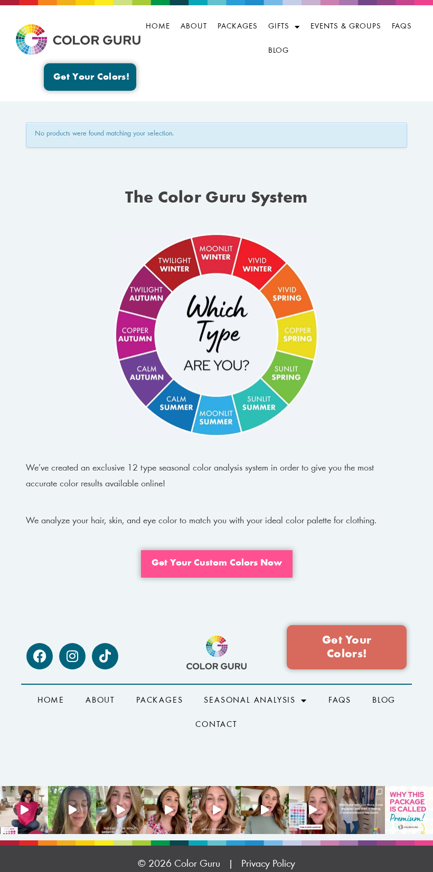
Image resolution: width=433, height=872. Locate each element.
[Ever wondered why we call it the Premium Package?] (409, 810)
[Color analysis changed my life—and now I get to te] (216, 810)
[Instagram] (72, 656)
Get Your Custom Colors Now (217, 563)
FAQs (402, 27)
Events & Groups (345, 27)
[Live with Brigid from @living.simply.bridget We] (72, 810)
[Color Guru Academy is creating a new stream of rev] (120, 810)
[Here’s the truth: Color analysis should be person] (168, 810)
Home (158, 27)
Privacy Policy (268, 864)
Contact (216, 725)
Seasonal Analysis (250, 700)
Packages (238, 27)
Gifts (278, 27)
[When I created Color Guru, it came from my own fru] (361, 810)
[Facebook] (39, 656)
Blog (278, 51)
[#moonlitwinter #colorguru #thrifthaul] (24, 810)
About (194, 27)
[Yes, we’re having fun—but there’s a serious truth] (265, 810)
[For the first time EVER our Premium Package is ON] (313, 810)
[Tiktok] (105, 656)
